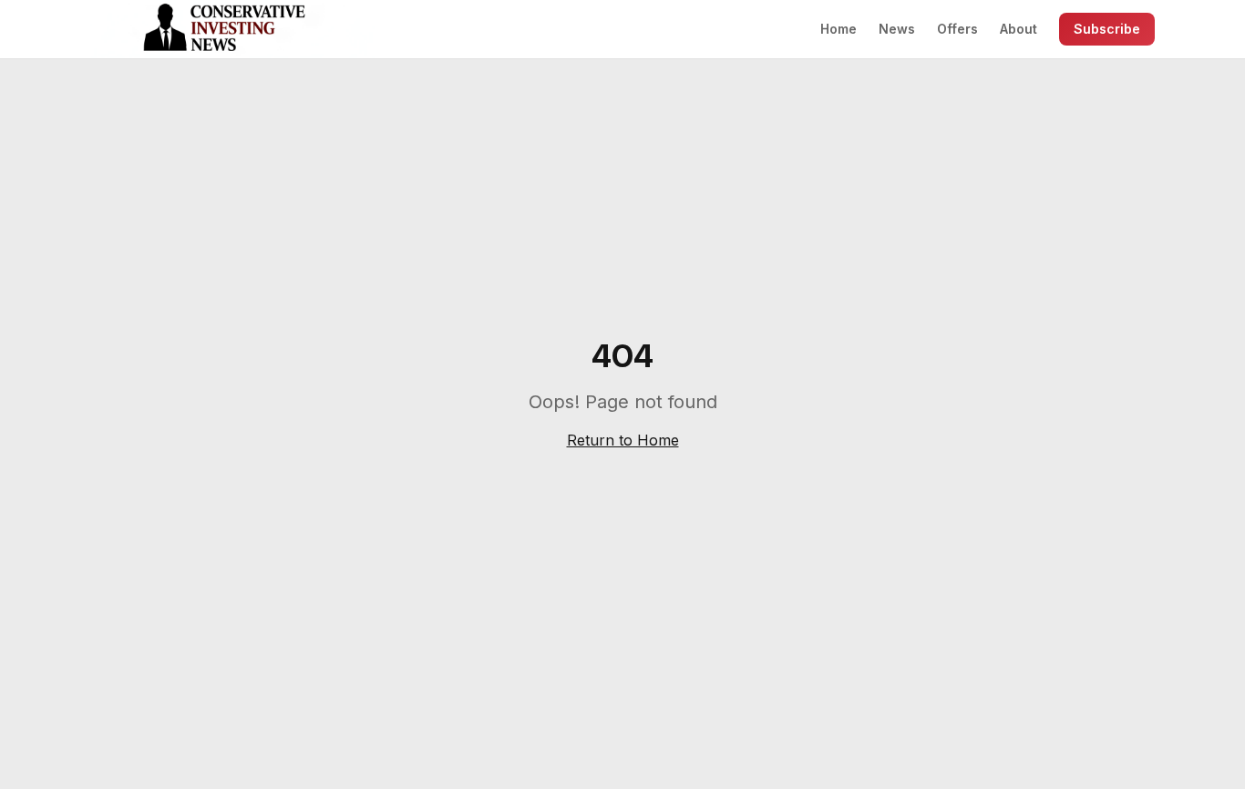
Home (838, 28)
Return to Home (623, 440)
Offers (957, 28)
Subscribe (1107, 28)
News (897, 28)
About (1018, 28)
